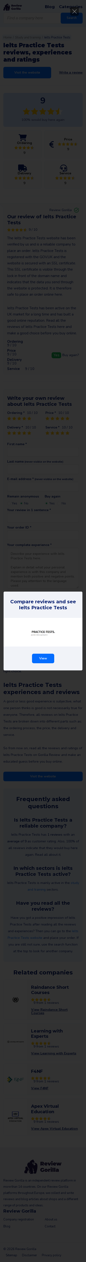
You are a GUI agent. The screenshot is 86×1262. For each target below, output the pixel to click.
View (43, 658)
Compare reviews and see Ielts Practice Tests (43, 604)
